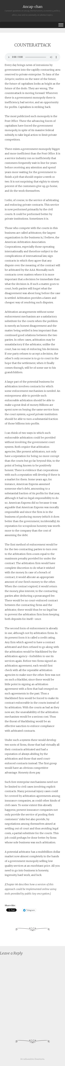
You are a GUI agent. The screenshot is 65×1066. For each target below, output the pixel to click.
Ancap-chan (32, 7)
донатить (39, 1059)
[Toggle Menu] (60, 24)
